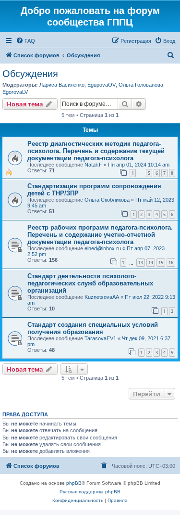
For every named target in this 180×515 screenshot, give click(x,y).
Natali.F (93, 164)
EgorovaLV (15, 92)
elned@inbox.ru (102, 248)
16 (170, 262)
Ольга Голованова (141, 85)
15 (160, 262)
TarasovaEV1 (100, 338)
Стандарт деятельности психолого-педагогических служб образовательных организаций (90, 283)
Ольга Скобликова (107, 200)
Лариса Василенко (61, 85)
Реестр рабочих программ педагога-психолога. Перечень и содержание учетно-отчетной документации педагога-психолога (100, 234)
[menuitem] (25, 41)
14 (150, 262)
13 (140, 262)
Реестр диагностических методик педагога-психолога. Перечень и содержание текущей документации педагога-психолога (96, 151)
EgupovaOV (101, 85)
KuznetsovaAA (101, 297)
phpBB (74, 483)
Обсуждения (30, 73)
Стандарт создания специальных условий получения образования (92, 328)
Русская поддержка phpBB (90, 491)
